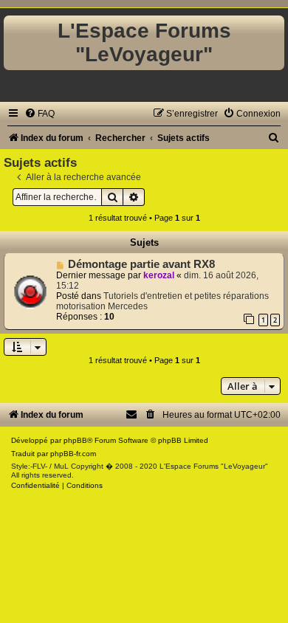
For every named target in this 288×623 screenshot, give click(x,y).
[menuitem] (39, 114)
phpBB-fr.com (73, 454)
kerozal (158, 275)
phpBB (75, 440)
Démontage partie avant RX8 (141, 264)
